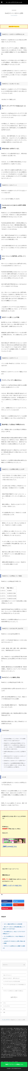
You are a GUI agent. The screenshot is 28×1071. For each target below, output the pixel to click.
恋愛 (4, 1012)
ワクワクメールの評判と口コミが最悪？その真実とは (13, 990)
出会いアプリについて (7, 975)
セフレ (4, 1002)
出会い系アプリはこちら (14, 26)
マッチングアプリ (14, 15)
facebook (5, 901)
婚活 (4, 1009)
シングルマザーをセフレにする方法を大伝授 (11, 981)
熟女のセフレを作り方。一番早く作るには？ (11, 978)
